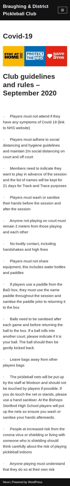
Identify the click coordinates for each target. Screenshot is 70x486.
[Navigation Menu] (62, 10)
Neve (6, 482)
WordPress (35, 482)
